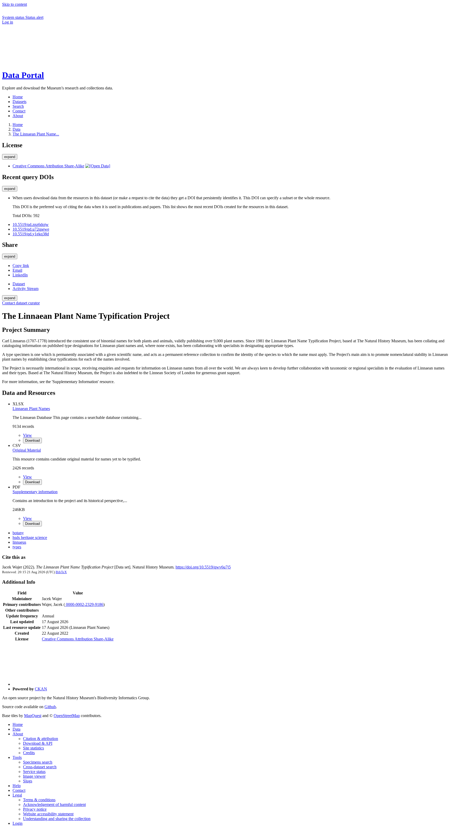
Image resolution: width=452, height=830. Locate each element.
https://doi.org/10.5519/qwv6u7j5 (203, 567)
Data (16, 129)
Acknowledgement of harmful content (54, 804)
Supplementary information (35, 492)
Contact (19, 790)
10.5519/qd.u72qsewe (31, 229)
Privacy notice (35, 809)
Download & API (37, 743)
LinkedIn (20, 275)
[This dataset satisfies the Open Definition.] (97, 166)
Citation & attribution (40, 738)
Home (18, 724)
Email (17, 270)
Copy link (21, 265)
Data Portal (23, 75)
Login (17, 823)
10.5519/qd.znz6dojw (31, 224)
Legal (17, 795)
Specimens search (37, 762)
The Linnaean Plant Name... (36, 134)
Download (32, 440)
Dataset (19, 284)
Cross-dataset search (39, 767)
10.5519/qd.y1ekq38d (31, 234)
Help (17, 785)
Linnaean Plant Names (31, 408)
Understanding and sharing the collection (57, 818)
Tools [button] (17, 757)
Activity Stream (25, 288)
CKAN (41, 689)
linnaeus (19, 542)
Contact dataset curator (21, 303)
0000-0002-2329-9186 (84, 604)
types (17, 547)
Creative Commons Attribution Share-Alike (48, 166)
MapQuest (32, 715)
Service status (34, 771)
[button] (41, 44)
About (18, 734)
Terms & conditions (39, 800)
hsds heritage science (30, 537)
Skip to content (14, 4)
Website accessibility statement (48, 814)
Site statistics (33, 748)
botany (18, 533)
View (27, 435)
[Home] (41, 62)
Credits (29, 753)
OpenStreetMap (67, 715)
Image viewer (34, 776)
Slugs (27, 781)
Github (50, 706)
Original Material (27, 450)
